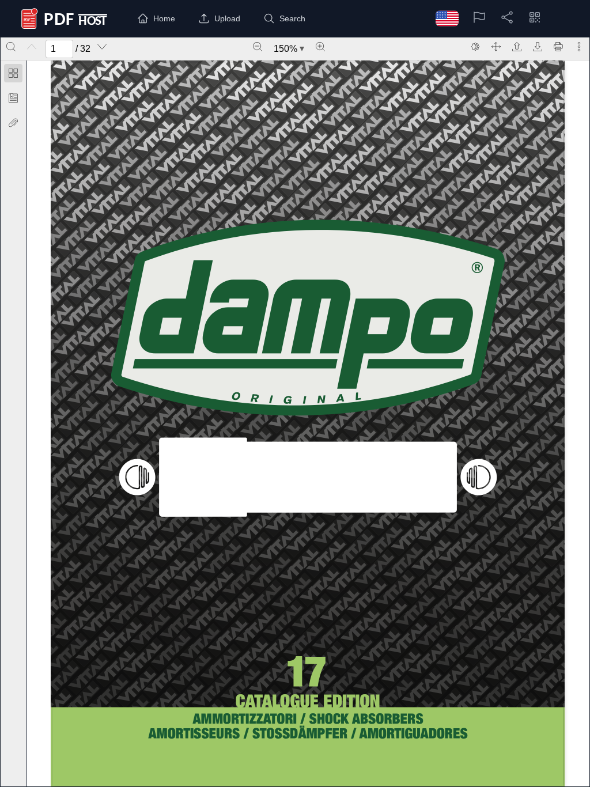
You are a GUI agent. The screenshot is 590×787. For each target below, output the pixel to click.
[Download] (537, 46)
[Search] (11, 46)
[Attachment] (13, 122)
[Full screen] (496, 46)
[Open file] (517, 46)
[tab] (13, 75)
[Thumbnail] (13, 73)
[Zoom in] (320, 46)
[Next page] (102, 46)
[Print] (558, 46)
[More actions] (579, 46)
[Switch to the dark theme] (475, 46)
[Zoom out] (257, 46)
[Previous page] (31, 46)
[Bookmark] (13, 98)
